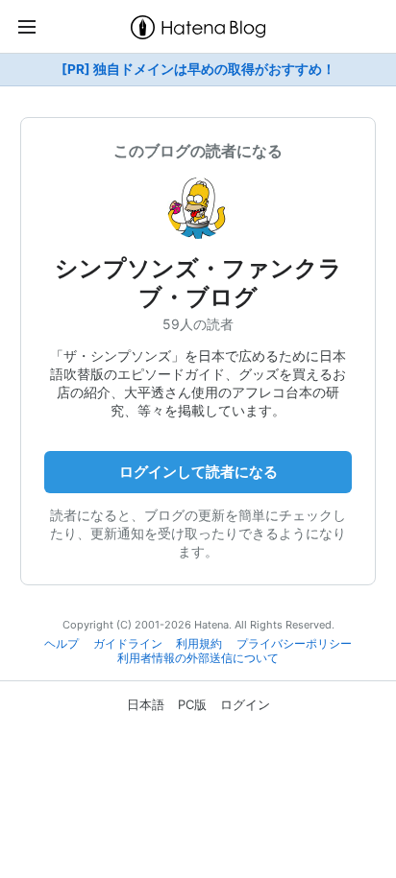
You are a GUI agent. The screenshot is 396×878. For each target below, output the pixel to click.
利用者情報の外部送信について (198, 658)
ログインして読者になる (198, 472)
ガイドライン (127, 644)
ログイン (245, 704)
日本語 (145, 704)
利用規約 (199, 644)
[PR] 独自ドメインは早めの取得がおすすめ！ (198, 69)
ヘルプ (61, 644)
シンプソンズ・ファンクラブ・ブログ (198, 282)
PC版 (192, 704)
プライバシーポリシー (294, 644)
